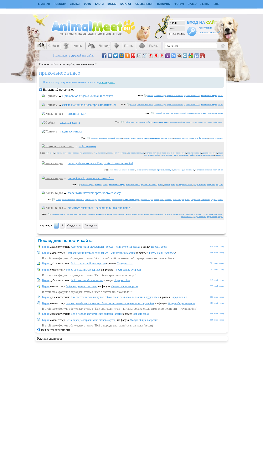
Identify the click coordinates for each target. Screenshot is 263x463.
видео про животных (169, 155)
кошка (220, 113)
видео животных (216, 138)
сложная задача (70, 122)
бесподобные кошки (203, 170)
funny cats (211, 185)
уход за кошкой (100, 153)
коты (173, 185)
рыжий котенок (104, 199)
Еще (216, 4)
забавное (189, 214)
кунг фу (198, 138)
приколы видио (147, 199)
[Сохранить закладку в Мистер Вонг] (202, 55)
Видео (192, 4)
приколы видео (119, 214)
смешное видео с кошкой (176, 113)
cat (217, 185)
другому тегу (107, 82)
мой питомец (87, 146)
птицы (124, 153)
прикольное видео (209, 95)
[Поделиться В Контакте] (110, 55)
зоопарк (205, 138)
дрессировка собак (209, 153)
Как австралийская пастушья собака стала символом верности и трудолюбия (115, 297)
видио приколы (217, 199)
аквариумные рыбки (187, 155)
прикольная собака (177, 122)
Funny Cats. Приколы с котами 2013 (91, 178)
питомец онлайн (159, 153)
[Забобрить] (179, 55)
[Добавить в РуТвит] (173, 55)
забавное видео (179, 214)
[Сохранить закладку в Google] (190, 55)
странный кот (76, 113)
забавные (168, 214)
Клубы (111, 4)
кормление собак (179, 153)
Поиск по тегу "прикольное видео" (75, 64)
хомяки (58, 153)
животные (205, 199)
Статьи (75, 4)
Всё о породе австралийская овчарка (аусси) (96, 313)
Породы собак (159, 246)
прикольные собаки (175, 95)
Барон (45, 246)
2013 (221, 185)
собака (127, 122)
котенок (168, 199)
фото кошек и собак (71, 153)
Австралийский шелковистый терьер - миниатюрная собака (105, 246)
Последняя (91, 225)
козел (187, 199)
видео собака (198, 122)
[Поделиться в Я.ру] (150, 55)
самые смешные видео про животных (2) (89, 104)
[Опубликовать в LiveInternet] (139, 55)
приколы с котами (133, 185)
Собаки (50, 122)
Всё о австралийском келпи (87, 280)
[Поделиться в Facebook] (104, 55)
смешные (131, 170)
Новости (60, 4)
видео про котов (185, 185)
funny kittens (218, 170)
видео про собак (210, 122)
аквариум (219, 155)
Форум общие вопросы (161, 252)
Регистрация (205, 27)
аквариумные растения (205, 155)
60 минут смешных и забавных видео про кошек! (100, 207)
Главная (44, 64)
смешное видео (160, 95)
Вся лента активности (55, 329)
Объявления (144, 4)
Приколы (51, 96)
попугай (148, 153)
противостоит (117, 199)
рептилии (117, 153)
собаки (150, 95)
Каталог (126, 4)
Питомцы (164, 4)
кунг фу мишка (72, 131)
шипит (58, 199)
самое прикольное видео (146, 170)
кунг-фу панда (187, 138)
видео (220, 122)
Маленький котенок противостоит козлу (94, 193)
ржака (105, 185)
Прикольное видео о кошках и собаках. (88, 96)
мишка (170, 138)
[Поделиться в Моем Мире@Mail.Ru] (121, 55)
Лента (204, 4)
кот (177, 185)
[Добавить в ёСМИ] (162, 55)
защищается (195, 199)
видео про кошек (187, 170)
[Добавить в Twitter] (115, 55)
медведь (177, 138)
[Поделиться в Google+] (133, 55)
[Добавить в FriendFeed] (196, 55)
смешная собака (145, 122)
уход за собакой (86, 153)
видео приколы (199, 185)
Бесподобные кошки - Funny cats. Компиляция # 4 (100, 163)
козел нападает (178, 199)
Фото (87, 4)
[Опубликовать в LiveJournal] (144, 55)
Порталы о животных (59, 146)
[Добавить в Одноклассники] (127, 55)
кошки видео (131, 214)
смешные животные (145, 104)
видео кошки (212, 216)
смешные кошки (120, 170)
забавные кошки (156, 214)
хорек (52, 153)
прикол (188, 122)
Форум (179, 4)
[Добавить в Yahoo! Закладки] (167, 55)
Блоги (99, 4)
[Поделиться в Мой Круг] (185, 55)
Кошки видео (54, 113)
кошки (220, 95)
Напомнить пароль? (209, 32)
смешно (134, 122)
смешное (98, 185)
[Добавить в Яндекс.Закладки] (156, 55)
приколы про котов (149, 185)
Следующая (73, 225)
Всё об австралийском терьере (88, 263)
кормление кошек (194, 153)
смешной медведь (115, 138)
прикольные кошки (191, 95)
